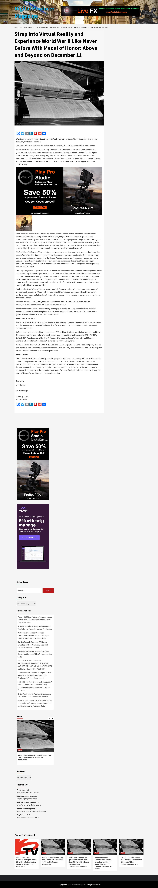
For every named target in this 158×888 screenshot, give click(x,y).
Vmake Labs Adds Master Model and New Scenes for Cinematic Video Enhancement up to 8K (35, 654)
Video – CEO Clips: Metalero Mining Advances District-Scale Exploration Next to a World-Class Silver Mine (35, 620)
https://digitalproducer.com (27, 799)
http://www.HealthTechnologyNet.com (31, 811)
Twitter (56, 314)
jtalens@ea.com (22, 396)
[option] (35, 743)
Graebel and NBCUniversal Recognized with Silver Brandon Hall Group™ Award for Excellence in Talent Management (34, 675)
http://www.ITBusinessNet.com (28, 792)
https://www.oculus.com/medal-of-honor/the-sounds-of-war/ (41, 304)
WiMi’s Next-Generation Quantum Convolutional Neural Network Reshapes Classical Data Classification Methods (33, 635)
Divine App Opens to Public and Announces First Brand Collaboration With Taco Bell (34, 695)
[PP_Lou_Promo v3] (59, 190)
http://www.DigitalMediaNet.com (29, 805)
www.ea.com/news (66, 341)
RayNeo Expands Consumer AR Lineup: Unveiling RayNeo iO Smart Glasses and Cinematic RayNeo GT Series (33, 645)
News (20, 750)
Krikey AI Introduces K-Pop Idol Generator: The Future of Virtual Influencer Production (35, 627)
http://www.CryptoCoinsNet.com (29, 817)
